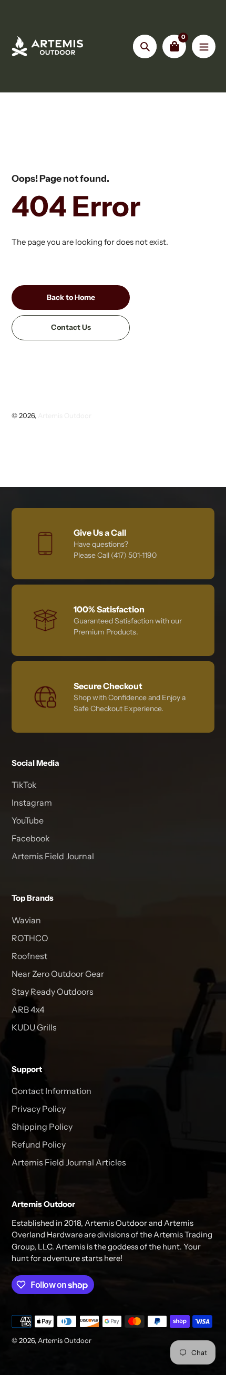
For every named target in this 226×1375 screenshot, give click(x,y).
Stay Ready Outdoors (53, 991)
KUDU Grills (34, 1027)
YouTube (28, 820)
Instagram (32, 802)
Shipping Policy (42, 1126)
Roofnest (29, 956)
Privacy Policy (39, 1108)
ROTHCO (30, 938)
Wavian (26, 920)
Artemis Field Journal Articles (69, 1162)
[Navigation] (203, 46)
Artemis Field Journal (53, 856)
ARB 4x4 (28, 1009)
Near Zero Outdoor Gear (58, 973)
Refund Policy (39, 1144)
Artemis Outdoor (64, 415)
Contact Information (51, 1091)
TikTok (24, 784)
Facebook (31, 838)
